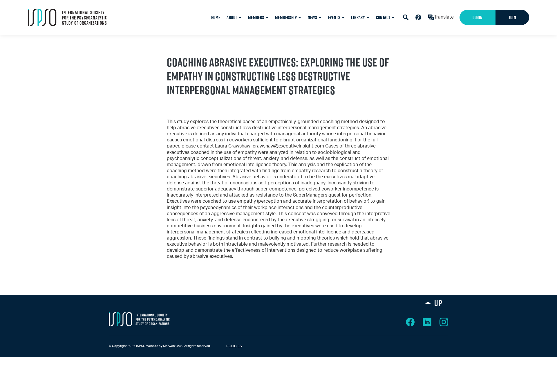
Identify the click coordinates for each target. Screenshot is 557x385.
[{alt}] (139, 319)
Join (512, 17)
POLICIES (229, 346)
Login (477, 17)
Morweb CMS (172, 346)
